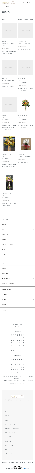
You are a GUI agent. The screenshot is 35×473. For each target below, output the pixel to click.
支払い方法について (10, 424)
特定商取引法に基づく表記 (12, 428)
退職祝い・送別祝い (7, 289)
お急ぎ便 (4, 224)
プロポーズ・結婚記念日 (8, 284)
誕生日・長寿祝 (6, 278)
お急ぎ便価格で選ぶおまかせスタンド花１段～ (9, 43)
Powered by (9, 468)
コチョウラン (5, 249)
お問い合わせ (8, 454)
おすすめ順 (19, 19)
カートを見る (8, 449)
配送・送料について (10, 416)
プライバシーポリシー (10, 433)
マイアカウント (9, 445)
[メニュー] (32, 2)
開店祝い (8, 6)
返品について (8, 420)
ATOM (9, 441)
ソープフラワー (6, 254)
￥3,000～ (4, 294)
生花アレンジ (5, 234)
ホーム (3, 6)
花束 (3, 229)
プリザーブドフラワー (7, 244)
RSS (6, 441)
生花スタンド (5, 239)
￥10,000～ (4, 305)
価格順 (26, 19)
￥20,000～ (4, 310)
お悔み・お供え (6, 273)
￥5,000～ (4, 299)
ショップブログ (9, 437)
